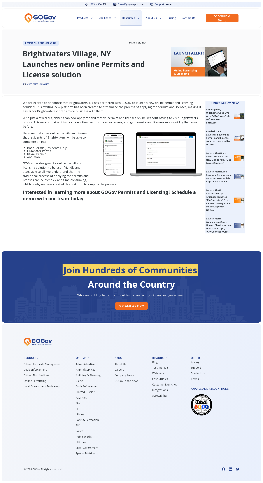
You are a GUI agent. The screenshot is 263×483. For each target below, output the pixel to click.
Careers (119, 369)
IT (77, 408)
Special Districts (86, 453)
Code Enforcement (35, 369)
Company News (124, 375)
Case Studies (160, 379)
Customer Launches (164, 384)
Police (79, 431)
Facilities (81, 397)
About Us (120, 364)
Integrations (160, 390)
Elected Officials (85, 392)
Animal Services (85, 369)
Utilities (81, 442)
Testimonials (160, 367)
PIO (78, 425)
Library (80, 414)
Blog (155, 362)
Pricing (172, 18)
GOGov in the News (126, 381)
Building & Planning (88, 375)
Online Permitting (35, 381)
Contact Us (188, 18)
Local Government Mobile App (42, 386)
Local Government (87, 448)
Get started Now (131, 306)
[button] (85, 17)
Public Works (84, 436)
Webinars (158, 373)
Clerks (79, 381)
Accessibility (159, 395)
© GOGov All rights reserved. (43, 469)
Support (196, 367)
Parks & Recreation (87, 420)
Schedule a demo (222, 18)
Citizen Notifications (36, 375)
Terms (195, 379)
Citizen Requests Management (43, 364)
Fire (78, 403)
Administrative (85, 364)
